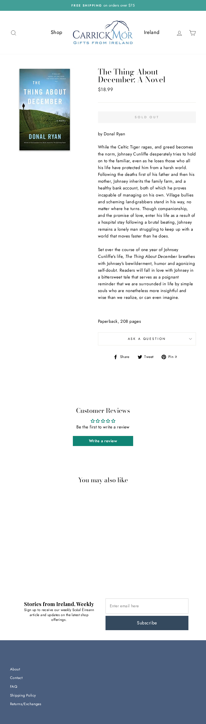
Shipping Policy (23, 695)
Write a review (103, 441)
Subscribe (147, 623)
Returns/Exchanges (25, 703)
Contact (16, 677)
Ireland (152, 32)
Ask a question (147, 338)
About (15, 669)
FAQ (13, 686)
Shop (56, 32)
